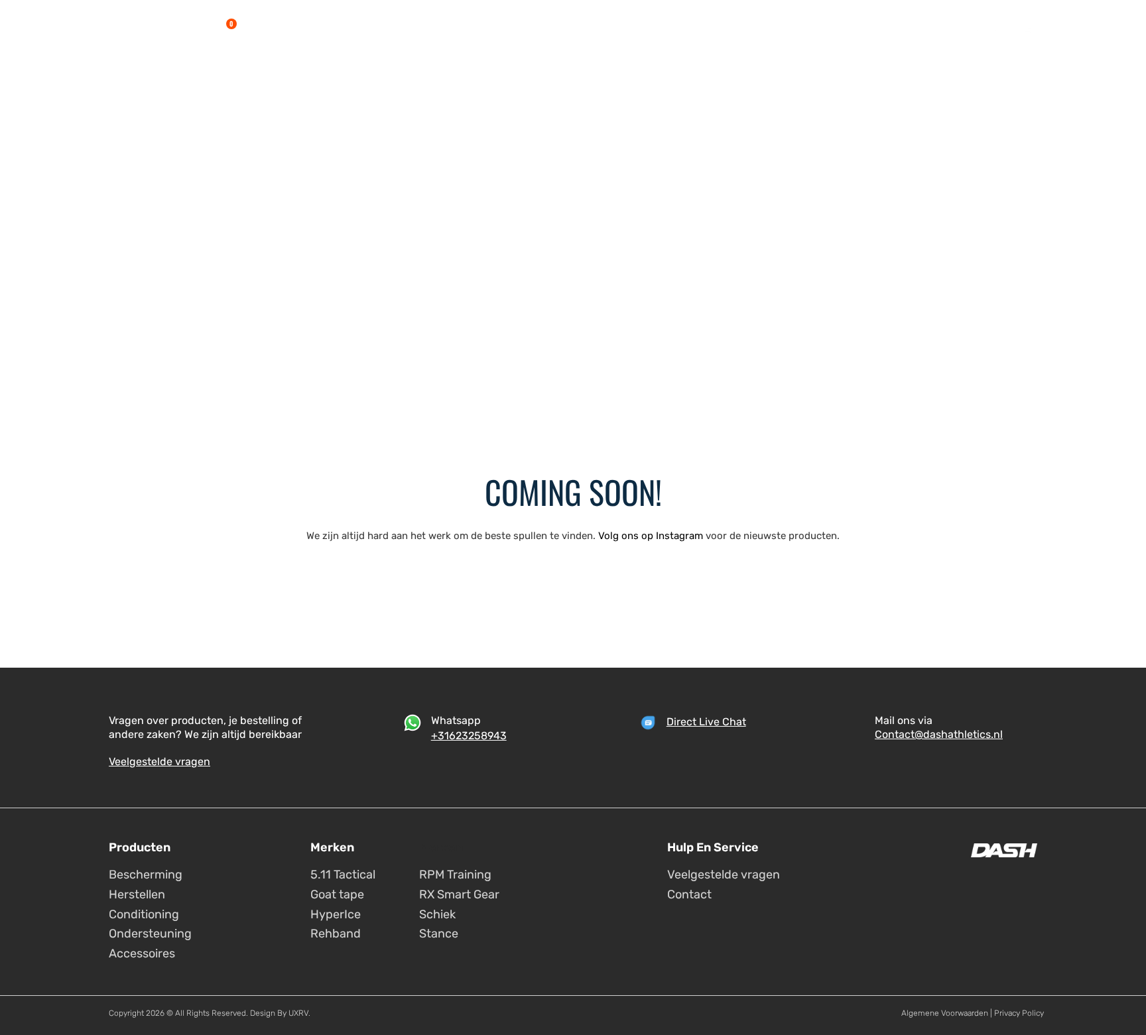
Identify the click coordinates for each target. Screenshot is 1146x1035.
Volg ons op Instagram (650, 536)
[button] (254, 29)
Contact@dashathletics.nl (939, 734)
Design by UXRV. (279, 1013)
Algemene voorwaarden (944, 1013)
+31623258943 (469, 735)
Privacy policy (1019, 1013)
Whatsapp (456, 720)
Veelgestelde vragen (159, 761)
